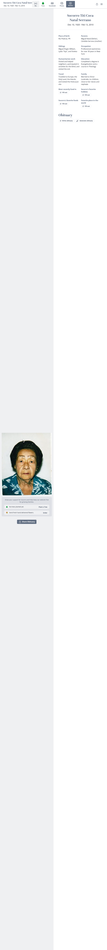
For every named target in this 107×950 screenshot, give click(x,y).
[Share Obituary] (97, 4)
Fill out (64, 92)
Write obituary (67, 121)
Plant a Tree (43, 507)
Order (45, 513)
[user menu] (101, 4)
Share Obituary (28, 522)
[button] (27, 463)
